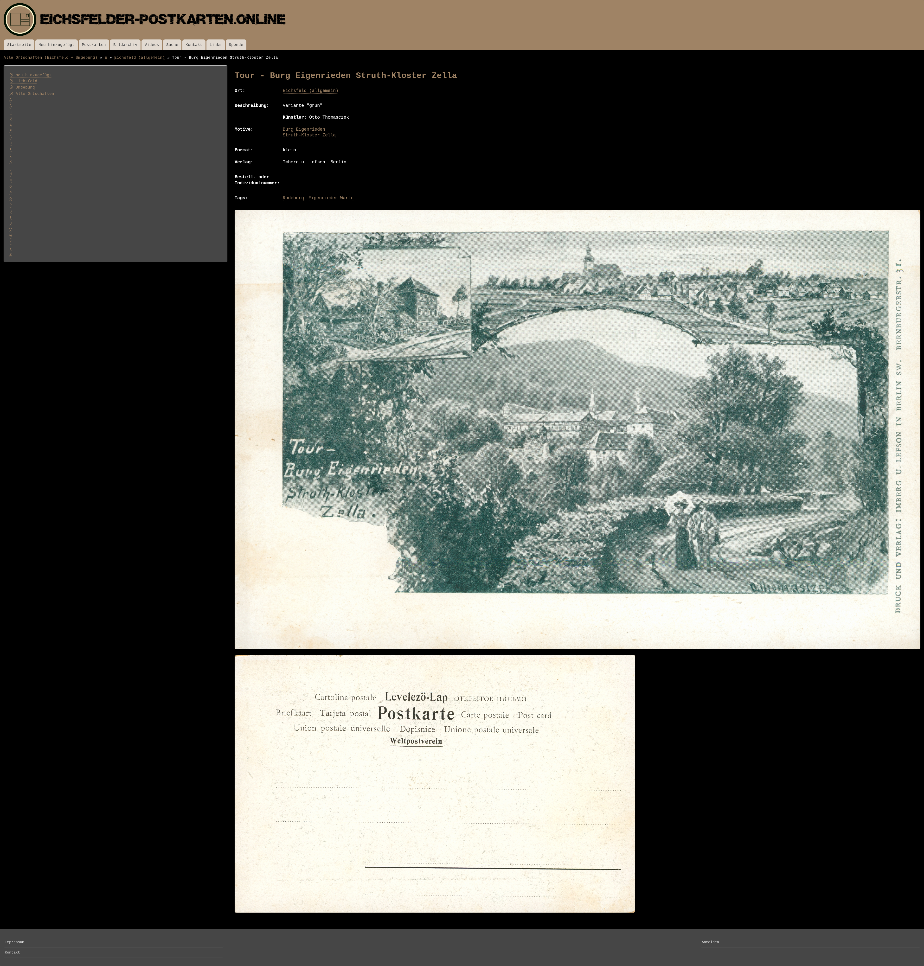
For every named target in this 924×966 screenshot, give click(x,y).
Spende (236, 45)
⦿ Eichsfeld (23, 81)
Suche (172, 45)
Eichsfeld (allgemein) (139, 57)
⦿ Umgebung (22, 87)
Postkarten (94, 45)
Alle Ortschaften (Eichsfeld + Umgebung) (50, 57)
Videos (152, 45)
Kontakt (194, 45)
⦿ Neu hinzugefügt (30, 75)
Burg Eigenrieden (304, 129)
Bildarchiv (125, 45)
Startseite (19, 45)
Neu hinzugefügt (56, 45)
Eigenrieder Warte (330, 198)
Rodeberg (293, 198)
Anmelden (710, 942)
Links (216, 45)
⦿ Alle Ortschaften (31, 94)
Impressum (14, 942)
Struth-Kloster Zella (309, 135)
